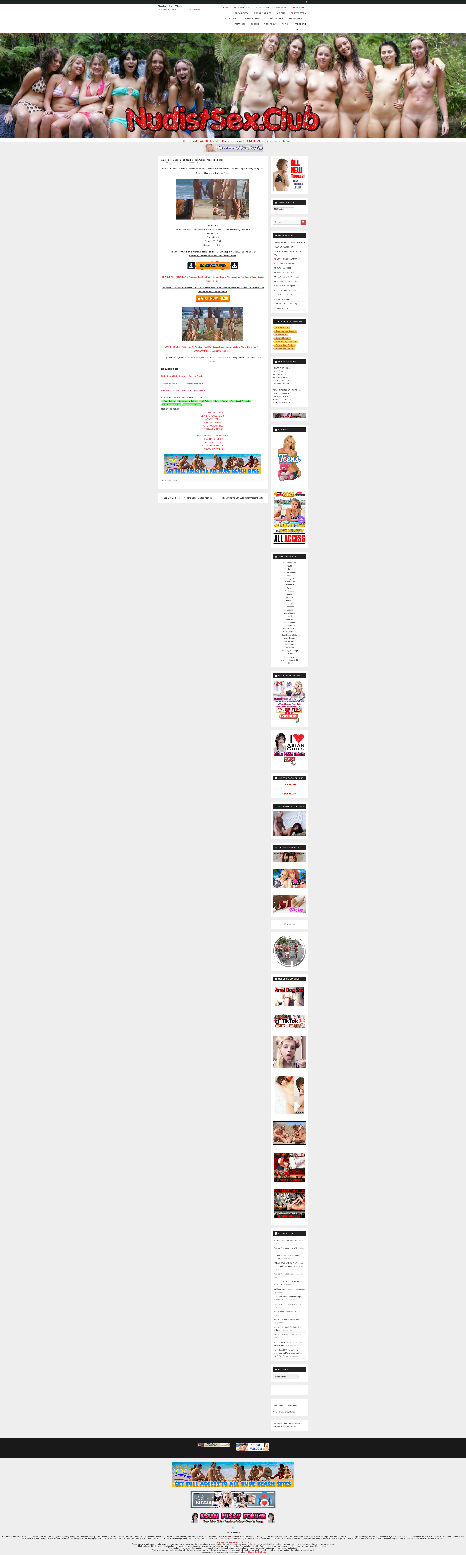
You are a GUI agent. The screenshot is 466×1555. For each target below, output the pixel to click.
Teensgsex (289, 579)
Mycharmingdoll (289, 622)
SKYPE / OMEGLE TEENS (213, 416)
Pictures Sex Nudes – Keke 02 (285, 1248)
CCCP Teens (289, 604)
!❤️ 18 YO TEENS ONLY (283, 259)
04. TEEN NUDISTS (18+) (284, 277)
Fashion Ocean (289, 626)
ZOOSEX (255, 24)
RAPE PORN (300, 24)
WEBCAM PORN (212, 419)
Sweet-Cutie (289, 644)
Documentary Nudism (188, 401)
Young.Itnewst (289, 613)
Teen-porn (289, 654)
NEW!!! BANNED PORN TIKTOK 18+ (287, 390)
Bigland (289, 588)
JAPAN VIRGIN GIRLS (282, 286)
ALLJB (289, 566)
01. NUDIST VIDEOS (172, 480)
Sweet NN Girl (289, 619)
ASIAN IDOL (240, 24)
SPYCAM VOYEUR (212, 423)
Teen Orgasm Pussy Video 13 (285, 1312)
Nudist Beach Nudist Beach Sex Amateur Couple (182, 376)
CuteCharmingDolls (289, 635)
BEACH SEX (280, 8)
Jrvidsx (289, 575)
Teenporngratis (289, 657)
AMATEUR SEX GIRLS (212, 413)
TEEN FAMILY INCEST (212, 429)
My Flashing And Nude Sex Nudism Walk (289, 1289)
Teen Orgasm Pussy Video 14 (285, 1240)
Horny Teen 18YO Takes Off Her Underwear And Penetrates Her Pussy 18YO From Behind (288, 1353)
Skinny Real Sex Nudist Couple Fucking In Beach (182, 383)
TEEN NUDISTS (242, 13)
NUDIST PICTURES (262, 13)
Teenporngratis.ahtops (289, 651)
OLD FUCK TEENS (252, 18)
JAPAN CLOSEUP (230, 18)
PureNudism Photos (171, 405)
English (280, 209)
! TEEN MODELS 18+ (282, 247)
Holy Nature (206, 401)
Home (225, 8)
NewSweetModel (289, 632)
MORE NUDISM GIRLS (212, 426)
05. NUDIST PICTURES (283, 281)
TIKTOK (285, 24)
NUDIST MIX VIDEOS (282, 290)
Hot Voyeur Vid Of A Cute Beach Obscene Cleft (242, 498)
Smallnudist (289, 591)
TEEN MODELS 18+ (297, 18)
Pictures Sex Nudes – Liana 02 (286, 1304)
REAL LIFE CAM (280, 299)
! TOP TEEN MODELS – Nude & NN (288, 251)
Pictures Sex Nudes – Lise (284, 1335)
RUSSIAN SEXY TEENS (283, 304)
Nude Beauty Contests (240, 401)
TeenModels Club (289, 563)
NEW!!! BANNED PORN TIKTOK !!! (213, 436)
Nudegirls (289, 610)
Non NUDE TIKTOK (212, 442)
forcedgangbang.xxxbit (289, 660)
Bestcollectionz (289, 638)
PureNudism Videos (192, 405)
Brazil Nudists (169, 401)
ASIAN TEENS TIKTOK (212, 446)
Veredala (289, 597)
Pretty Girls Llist (289, 629)
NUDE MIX (281, 13)
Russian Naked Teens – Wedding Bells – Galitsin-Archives (187, 498)
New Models (289, 647)
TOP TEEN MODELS (274, 18)
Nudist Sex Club (170, 6)
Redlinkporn (289, 569)
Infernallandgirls (289, 572)
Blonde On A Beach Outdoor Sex (286, 1319)
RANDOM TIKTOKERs (213, 449)
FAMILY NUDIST (299, 8)
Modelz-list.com (289, 641)
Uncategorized (279, 308)
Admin (165, 163)
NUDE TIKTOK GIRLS (213, 439)
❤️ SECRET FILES (242, 8)
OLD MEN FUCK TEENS (283, 295)
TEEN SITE (301, 29)
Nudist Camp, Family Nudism (284, 1412)
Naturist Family (221, 401)
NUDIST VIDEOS (262, 8)
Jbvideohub (289, 585)
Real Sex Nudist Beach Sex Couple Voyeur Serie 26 (183, 390)
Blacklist (289, 601)
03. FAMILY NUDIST (281, 272)
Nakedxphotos (289, 582)
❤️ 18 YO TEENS (298, 13)
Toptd (289, 616)
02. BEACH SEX (280, 268)
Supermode (289, 607)
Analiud (289, 594)
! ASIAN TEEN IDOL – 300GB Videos (288, 242)
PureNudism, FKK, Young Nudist (285, 1406)
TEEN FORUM (270, 24)
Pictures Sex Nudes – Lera (284, 1274)
